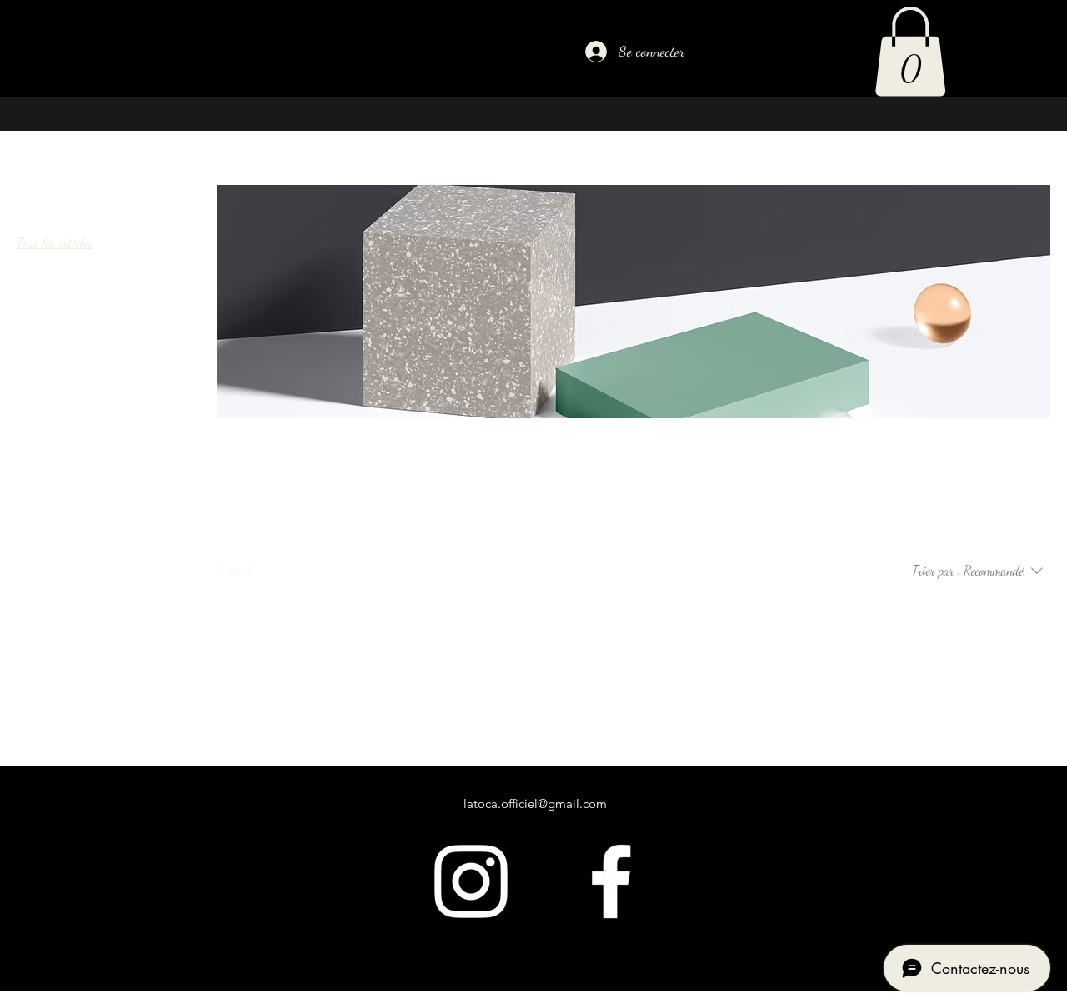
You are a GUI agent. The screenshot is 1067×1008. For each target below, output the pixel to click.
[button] (910, 52)
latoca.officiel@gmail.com (535, 803)
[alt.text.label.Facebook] (611, 881)
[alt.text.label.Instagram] (471, 881)
